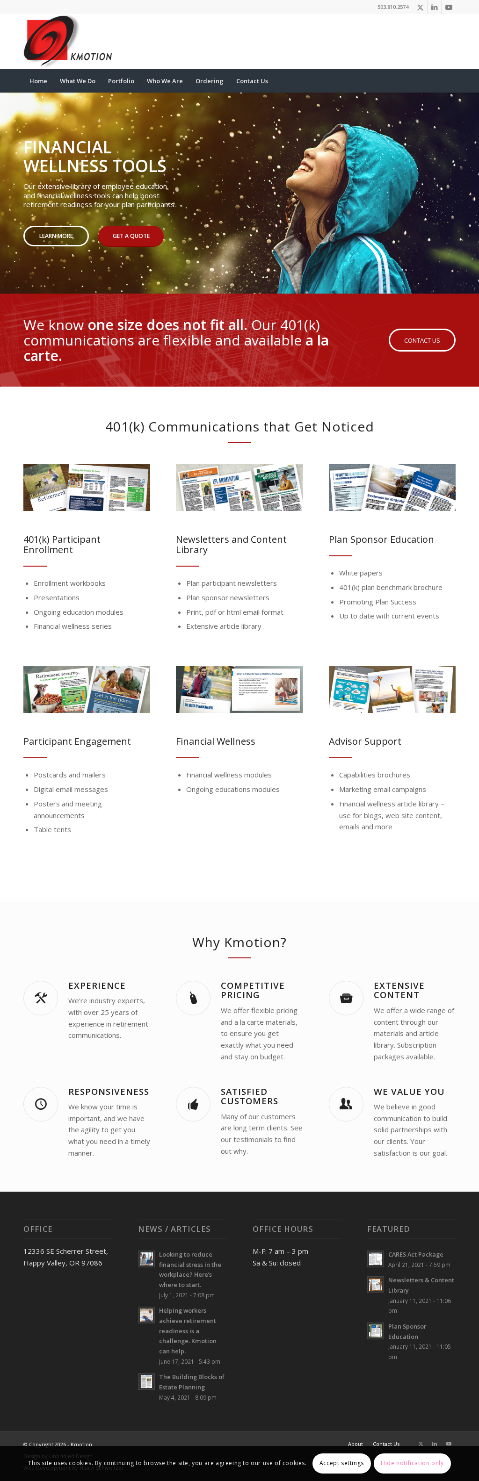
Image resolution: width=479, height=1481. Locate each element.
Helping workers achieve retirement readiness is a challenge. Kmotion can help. (188, 1330)
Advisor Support (365, 741)
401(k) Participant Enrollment (62, 544)
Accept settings (341, 1463)
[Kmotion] (68, 41)
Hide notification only (412, 1463)
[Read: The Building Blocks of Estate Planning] (146, 1381)
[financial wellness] (239, 689)
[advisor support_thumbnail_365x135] (392, 689)
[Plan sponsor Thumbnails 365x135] (392, 487)
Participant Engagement (77, 741)
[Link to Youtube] (449, 7)
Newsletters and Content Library (231, 544)
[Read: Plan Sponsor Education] (375, 1331)
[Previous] (8, 184)
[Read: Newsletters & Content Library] (375, 1284)
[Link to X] (420, 7)
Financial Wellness (215, 741)
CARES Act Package (415, 1254)
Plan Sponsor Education (381, 539)
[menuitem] (38, 81)
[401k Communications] (86, 487)
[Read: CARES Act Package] (375, 1259)
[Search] (449, 81)
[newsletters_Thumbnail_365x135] (239, 487)
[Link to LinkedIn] (434, 7)
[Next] (471, 184)
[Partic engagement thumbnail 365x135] (86, 689)
